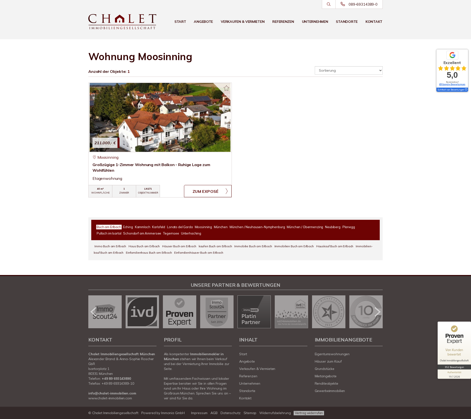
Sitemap (250, 413)
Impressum (199, 413)
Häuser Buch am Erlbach (179, 246)
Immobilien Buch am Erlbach (294, 246)
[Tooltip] (465, 90)
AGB (214, 413)
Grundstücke (325, 369)
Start (180, 21)
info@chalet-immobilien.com (112, 393)
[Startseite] (122, 21)
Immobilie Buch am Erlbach (253, 246)
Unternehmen (315, 21)
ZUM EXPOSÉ (206, 191)
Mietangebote (326, 376)
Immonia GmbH (173, 413)
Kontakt (374, 21)
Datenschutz (231, 413)
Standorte (346, 21)
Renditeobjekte (326, 383)
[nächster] (377, 311)
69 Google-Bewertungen (452, 84)
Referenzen (283, 21)
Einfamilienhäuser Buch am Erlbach (198, 252)
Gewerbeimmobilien (330, 391)
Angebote (203, 21)
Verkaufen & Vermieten (242, 21)
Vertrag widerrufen (309, 413)
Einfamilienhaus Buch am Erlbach (149, 252)
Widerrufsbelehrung (275, 413)
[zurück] (93, 311)
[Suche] (328, 4)
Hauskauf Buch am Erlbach (334, 246)
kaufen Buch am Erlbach (215, 246)
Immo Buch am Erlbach (110, 246)
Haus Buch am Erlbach (144, 246)
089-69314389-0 (363, 4)
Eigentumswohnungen (332, 354)
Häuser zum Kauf (328, 361)
